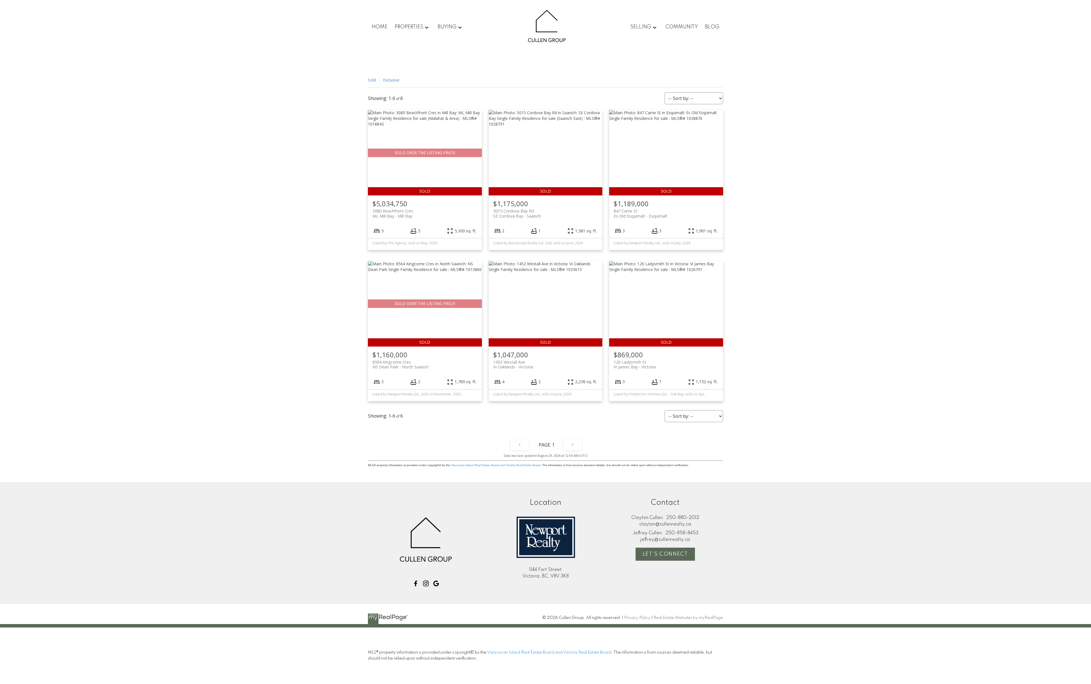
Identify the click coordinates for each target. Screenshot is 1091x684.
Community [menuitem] (681, 27)
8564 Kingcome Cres (400, 364)
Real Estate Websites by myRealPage (688, 618)
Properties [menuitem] (409, 27)
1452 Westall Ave (513, 364)
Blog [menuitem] (712, 27)
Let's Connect (665, 554)
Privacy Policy (637, 618)
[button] (416, 583)
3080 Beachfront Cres (392, 213)
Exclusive (391, 80)
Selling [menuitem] (640, 27)
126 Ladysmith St (635, 364)
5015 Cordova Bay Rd (517, 213)
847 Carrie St (640, 213)
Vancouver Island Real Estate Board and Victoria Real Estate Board (495, 465)
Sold (372, 80)
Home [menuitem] (380, 27)
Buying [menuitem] (447, 27)
